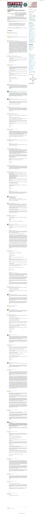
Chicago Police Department (31, 64)
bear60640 (10, 369)
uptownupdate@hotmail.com (31, 12)
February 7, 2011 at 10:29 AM (14, 314)
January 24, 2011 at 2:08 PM (14, 64)
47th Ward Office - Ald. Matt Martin (32, 58)
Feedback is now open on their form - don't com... (32, 15)
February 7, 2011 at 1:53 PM (14, 362)
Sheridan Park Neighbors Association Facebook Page (32, 39)
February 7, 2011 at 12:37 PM (14, 334)
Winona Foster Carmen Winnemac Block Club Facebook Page (32, 42)
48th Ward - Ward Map (31, 59)
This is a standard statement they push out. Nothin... (32, 16)
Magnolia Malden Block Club (32, 35)
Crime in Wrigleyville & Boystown (32, 65)
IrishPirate (10, 55)
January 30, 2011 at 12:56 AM (17, 286)
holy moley (10, 98)
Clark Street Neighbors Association (32, 28)
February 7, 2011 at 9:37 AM (14, 309)
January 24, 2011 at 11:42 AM (16, 40)
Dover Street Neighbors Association (31, 29)
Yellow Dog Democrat (11, 286)
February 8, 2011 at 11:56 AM (14, 431)
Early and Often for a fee (16, 21)
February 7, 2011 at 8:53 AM (14, 305)
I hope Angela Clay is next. (31, 17)
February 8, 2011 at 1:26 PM (14, 473)
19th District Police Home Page (32, 54)
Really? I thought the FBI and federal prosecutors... (32, 20)
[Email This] (16, 27)
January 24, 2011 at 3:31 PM (13, 91)
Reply (9, 38)
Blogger (24, 513)
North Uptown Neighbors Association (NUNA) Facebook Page (32, 38)
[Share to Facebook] (18, 27)
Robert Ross (10, 305)
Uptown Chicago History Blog (32, 71)
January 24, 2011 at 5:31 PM (14, 113)
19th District (30, 49)
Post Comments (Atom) (12, 508)
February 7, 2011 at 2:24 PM (14, 369)
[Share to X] (17, 27)
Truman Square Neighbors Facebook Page (31, 40)
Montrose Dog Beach (31, 68)
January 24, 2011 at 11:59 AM (14, 55)
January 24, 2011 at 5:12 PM (14, 98)
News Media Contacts (31, 69)
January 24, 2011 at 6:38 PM (14, 143)
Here (9, 306)
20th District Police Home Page (32, 55)
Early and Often (18, 13)
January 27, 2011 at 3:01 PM (14, 250)
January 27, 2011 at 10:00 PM (14, 272)
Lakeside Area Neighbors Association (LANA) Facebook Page (32, 34)
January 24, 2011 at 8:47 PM (14, 171)
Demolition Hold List (31, 66)
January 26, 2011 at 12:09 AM (14, 230)
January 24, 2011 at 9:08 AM (14, 32)
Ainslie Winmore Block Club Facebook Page (32, 26)
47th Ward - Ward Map (31, 57)
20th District (30, 50)
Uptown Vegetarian (11, 40)
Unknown (10, 32)
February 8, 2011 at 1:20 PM (14, 458)
